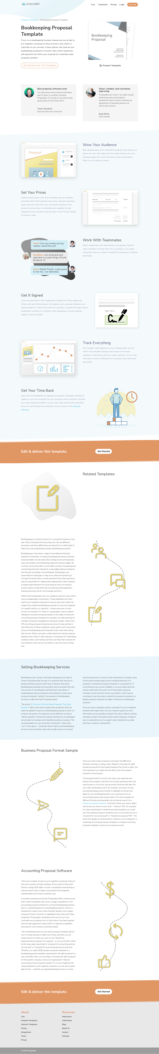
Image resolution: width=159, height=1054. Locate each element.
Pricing (114, 5)
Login (121, 5)
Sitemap (65, 1036)
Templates (103, 5)
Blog (64, 1024)
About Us (66, 1028)
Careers (65, 1032)
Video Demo (67, 1020)
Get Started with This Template (39, 65)
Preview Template (112, 65)
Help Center (67, 1017)
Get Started (103, 451)
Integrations (26, 1032)
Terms (23, 1036)
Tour (93, 5)
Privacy (24, 1040)
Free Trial (132, 5)
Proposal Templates (29, 20)
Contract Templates (29, 1024)
